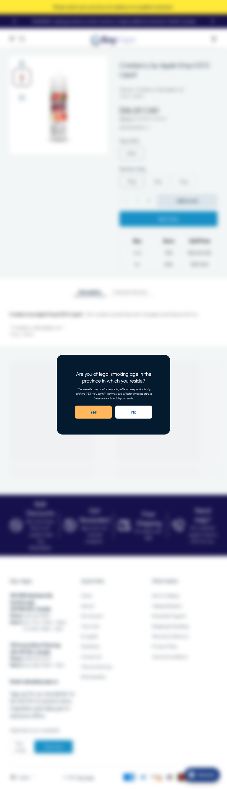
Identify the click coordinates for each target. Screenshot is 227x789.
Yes (93, 411)
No (133, 411)
